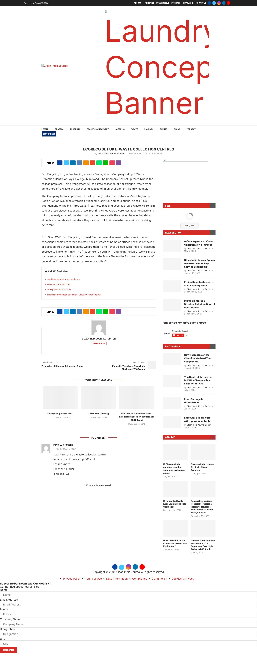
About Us (138, 3)
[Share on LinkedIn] (73, 126)
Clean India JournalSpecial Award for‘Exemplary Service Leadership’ (200, 227)
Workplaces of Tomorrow (59, 253)
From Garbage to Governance (193, 365)
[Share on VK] (79, 126)
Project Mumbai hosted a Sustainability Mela (198, 248)
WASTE (134, 93)
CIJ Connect (49, 98)
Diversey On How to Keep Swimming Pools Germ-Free (174, 468)
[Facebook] (209, 3)
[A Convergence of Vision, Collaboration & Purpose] (172, 210)
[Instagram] (219, 3)
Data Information (117, 542)
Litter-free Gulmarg (98, 377)
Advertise (149, 3)
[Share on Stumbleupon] (92, 126)
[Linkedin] (223, 3)
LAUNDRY (148, 93)
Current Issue (162, 3)
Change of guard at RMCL (60, 377)
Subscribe (175, 3)
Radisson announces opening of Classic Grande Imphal (74, 258)
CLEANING (120, 93)
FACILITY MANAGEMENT (98, 93)
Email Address (9, 563)
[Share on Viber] (118, 126)
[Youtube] (228, 3)
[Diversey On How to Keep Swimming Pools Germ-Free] (175, 453)
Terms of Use (93, 542)
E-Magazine (188, 3)
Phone (4, 573)
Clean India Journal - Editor (111, 117)
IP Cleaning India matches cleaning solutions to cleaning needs (174, 432)
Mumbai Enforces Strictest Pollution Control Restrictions (199, 268)
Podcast (191, 93)
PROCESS (59, 93)
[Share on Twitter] (66, 126)
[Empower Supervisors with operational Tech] (172, 386)
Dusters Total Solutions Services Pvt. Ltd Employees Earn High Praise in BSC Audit (203, 508)
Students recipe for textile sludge (63, 243)
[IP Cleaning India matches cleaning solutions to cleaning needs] (175, 416)
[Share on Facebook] (59, 126)
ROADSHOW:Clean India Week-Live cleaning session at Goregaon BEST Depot (136, 380)
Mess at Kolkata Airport (58, 248)
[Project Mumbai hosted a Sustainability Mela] (172, 250)
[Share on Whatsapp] (99, 126)
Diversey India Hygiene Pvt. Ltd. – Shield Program (202, 431)
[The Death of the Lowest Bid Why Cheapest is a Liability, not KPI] (172, 345)
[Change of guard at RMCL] (60, 361)
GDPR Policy (159, 542)
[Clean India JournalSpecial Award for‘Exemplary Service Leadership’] (172, 228)
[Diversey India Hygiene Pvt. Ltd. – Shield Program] (203, 416)
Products (75, 93)
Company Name (10, 583)
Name (3, 553)
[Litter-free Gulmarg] (98, 361)
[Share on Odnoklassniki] (86, 126)
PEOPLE (44, 93)
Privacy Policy (71, 542)
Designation (7, 593)
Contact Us (200, 3)
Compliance (139, 542)
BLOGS (177, 93)
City (2, 602)
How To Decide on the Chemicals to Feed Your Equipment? (198, 322)
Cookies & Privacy (182, 542)
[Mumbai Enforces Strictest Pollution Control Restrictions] (172, 269)
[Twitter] (214, 3)
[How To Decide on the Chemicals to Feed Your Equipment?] (172, 323)
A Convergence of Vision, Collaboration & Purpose (199, 207)
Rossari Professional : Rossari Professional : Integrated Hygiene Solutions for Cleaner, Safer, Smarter (202, 471)
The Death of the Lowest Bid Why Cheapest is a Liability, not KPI (198, 344)
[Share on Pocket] (112, 126)
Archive (170, 401)
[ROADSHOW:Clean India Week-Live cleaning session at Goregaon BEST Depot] (136, 361)
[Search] (214, 96)
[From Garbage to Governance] (172, 367)
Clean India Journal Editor (199, 212)
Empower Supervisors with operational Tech (197, 383)
